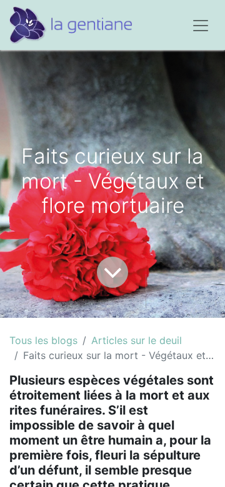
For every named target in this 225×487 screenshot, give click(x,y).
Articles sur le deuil (136, 340)
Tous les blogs (43, 340)
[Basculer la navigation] (201, 25)
